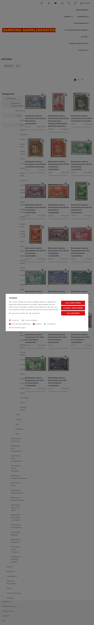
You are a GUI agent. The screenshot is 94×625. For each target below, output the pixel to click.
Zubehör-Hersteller (78, 43)
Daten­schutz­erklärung (20, 313)
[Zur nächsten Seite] (88, 79)
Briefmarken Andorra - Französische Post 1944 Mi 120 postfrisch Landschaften (57, 338)
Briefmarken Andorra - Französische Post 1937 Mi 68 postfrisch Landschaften (81, 209)
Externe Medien (31, 320)
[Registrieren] (49, 3)
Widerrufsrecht (9, 606)
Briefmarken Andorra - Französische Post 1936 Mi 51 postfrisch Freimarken (35, 164)
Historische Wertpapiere (76, 30)
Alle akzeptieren (73, 303)
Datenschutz (8, 611)
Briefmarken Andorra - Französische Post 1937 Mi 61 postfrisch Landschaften (35, 209)
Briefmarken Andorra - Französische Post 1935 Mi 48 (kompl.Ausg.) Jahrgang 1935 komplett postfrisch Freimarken (58, 121)
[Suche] (69, 3)
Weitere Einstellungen (17, 328)
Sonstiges (83, 50)
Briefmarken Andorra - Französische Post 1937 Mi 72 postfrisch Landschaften (58, 252)
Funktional (51, 324)
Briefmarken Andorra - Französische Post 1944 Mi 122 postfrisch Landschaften (34, 381)
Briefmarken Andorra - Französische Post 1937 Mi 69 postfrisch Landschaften (35, 252)
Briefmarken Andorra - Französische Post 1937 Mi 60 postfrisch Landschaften (81, 165)
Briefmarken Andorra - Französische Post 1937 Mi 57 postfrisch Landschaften (58, 165)
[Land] (55, 3)
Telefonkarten (81, 23)
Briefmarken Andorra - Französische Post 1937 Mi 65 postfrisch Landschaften (58, 209)
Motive (84, 37)
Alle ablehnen (73, 313)
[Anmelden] (41, 3)
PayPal (38, 324)
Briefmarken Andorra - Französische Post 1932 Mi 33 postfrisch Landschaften (35, 119)
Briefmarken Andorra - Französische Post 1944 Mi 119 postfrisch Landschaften (34, 338)
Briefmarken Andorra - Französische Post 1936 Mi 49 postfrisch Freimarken (81, 118)
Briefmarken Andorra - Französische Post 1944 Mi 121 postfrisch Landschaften (80, 338)
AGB (3, 621)
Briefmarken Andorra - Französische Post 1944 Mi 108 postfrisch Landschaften (80, 252)
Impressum (7, 602)
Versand (6, 616)
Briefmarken (82, 10)
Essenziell (15, 320)
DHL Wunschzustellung (21, 324)
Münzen (68, 16)
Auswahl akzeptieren (73, 308)
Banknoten (83, 16)
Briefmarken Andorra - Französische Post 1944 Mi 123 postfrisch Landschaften (57, 381)
